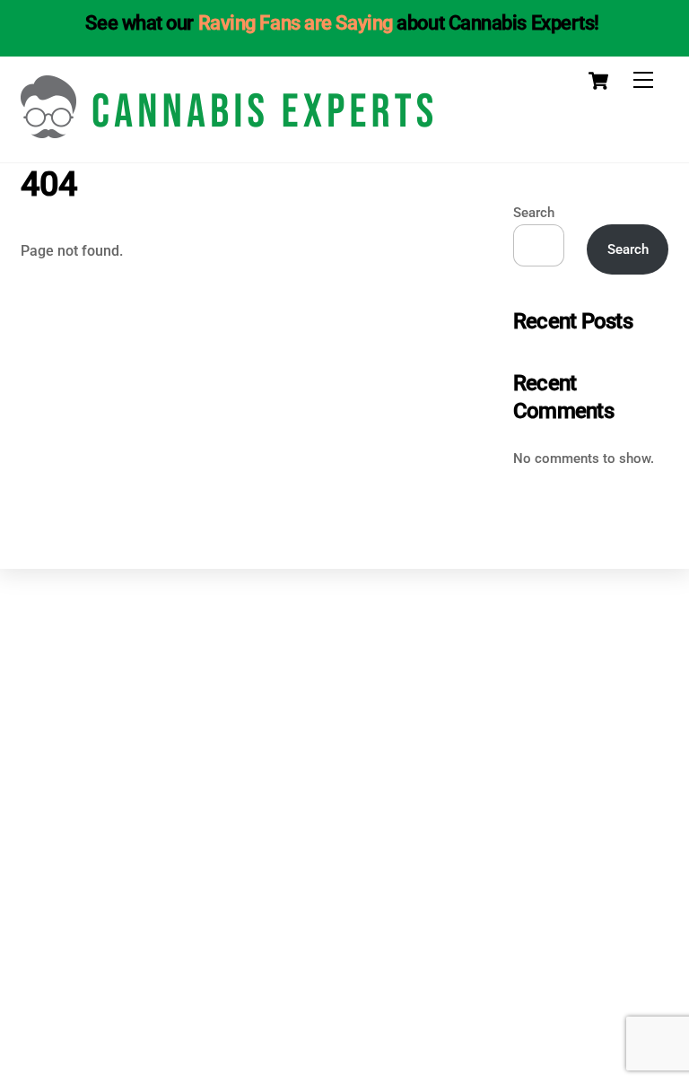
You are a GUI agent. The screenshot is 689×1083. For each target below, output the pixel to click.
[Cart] (598, 81)
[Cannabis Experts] (226, 131)
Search (533, 213)
